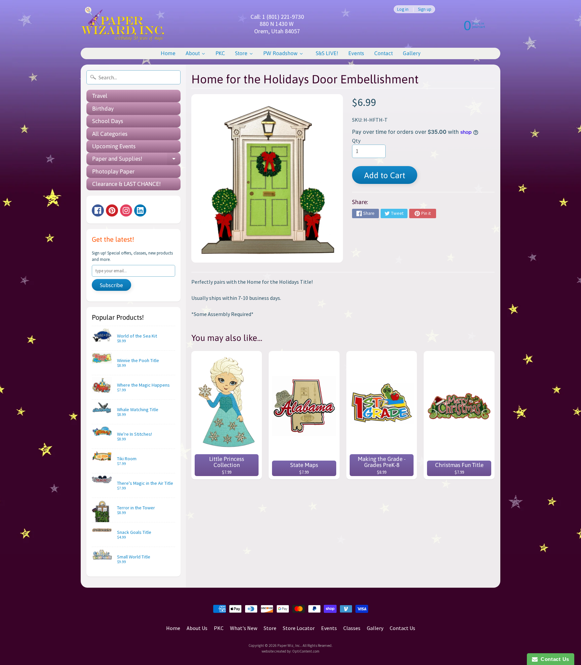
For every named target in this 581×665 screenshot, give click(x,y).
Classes (351, 628)
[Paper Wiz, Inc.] (123, 23)
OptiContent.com (305, 651)
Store (270, 628)
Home (173, 628)
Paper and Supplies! (136, 160)
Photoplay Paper (113, 171)
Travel (99, 95)
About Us (197, 628)
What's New (243, 628)
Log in (403, 9)
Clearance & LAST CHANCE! (126, 184)
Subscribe (111, 285)
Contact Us (402, 628)
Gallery (375, 628)
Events (329, 628)
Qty (356, 140)
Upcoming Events (113, 146)
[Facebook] (98, 210)
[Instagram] (126, 210)
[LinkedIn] (140, 210)
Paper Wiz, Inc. (289, 645)
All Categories (109, 133)
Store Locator (299, 628)
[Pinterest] (112, 210)
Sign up (424, 9)
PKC (219, 628)
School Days (107, 121)
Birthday (103, 108)
